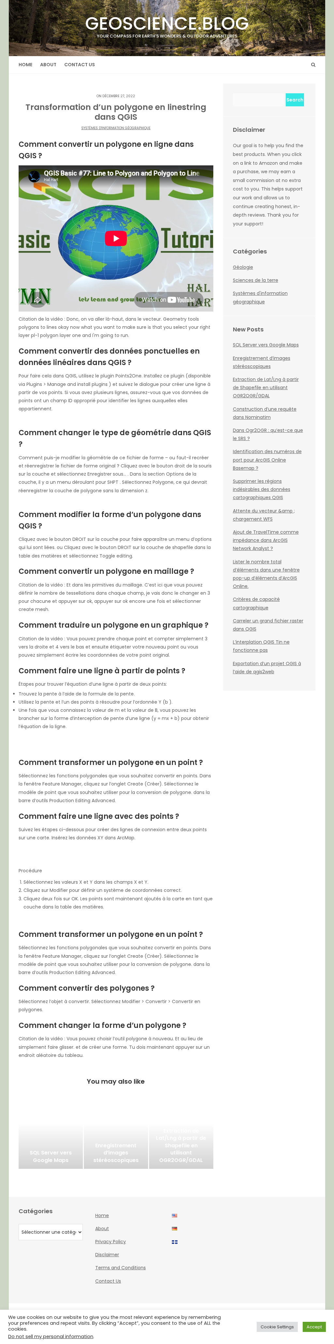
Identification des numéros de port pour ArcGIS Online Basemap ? (267, 459)
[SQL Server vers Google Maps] (51, 1136)
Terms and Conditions (120, 1267)
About (48, 64)
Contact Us (79, 64)
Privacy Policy (110, 1241)
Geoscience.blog (167, 25)
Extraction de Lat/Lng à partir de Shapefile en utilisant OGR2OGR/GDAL (266, 387)
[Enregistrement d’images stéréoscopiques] (116, 1136)
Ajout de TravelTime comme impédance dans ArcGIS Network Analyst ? (266, 540)
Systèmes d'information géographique (115, 128)
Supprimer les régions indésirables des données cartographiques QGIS (261, 489)
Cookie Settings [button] (277, 1327)
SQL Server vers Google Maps (266, 345)
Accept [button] (314, 1327)
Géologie (243, 267)
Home (25, 64)
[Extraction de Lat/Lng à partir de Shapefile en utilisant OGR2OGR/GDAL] (181, 1136)
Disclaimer (107, 1254)
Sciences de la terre (255, 280)
